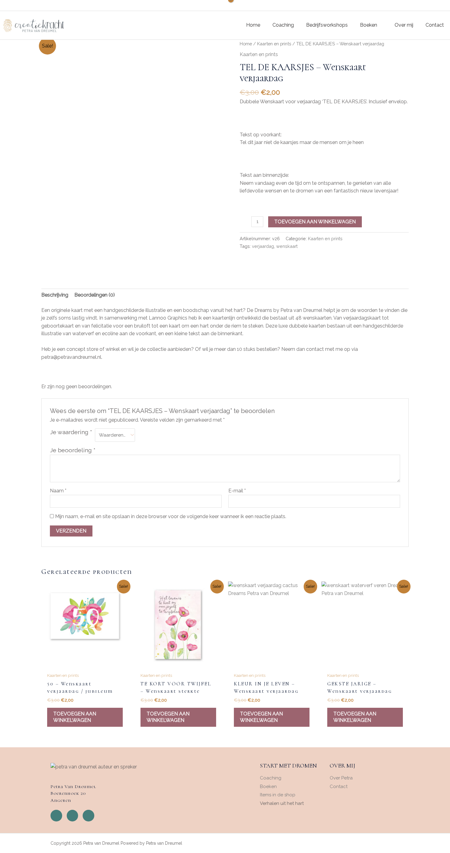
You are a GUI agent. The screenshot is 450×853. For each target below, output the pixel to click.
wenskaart (287, 246)
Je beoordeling (73, 450)
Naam (58, 491)
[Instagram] (72, 815)
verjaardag (263, 246)
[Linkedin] (88, 815)
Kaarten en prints (274, 43)
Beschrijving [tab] (54, 295)
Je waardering (71, 432)
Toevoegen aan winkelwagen (315, 222)
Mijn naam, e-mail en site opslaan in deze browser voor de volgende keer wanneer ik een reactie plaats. (170, 516)
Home (246, 43)
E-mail (237, 491)
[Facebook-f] (56, 815)
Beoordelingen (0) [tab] (94, 295)
